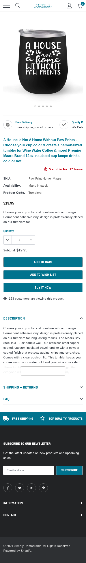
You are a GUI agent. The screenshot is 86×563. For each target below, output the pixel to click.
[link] (7, 487)
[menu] (6, 5)
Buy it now (43, 287)
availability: (12, 185)
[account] (69, 6)
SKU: (7, 178)
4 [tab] (47, 106)
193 (11, 298)
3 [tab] (43, 106)
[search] (18, 5)
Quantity (8, 231)
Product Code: (14, 192)
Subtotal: (9, 250)
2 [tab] (39, 106)
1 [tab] (35, 106)
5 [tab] (51, 106)
